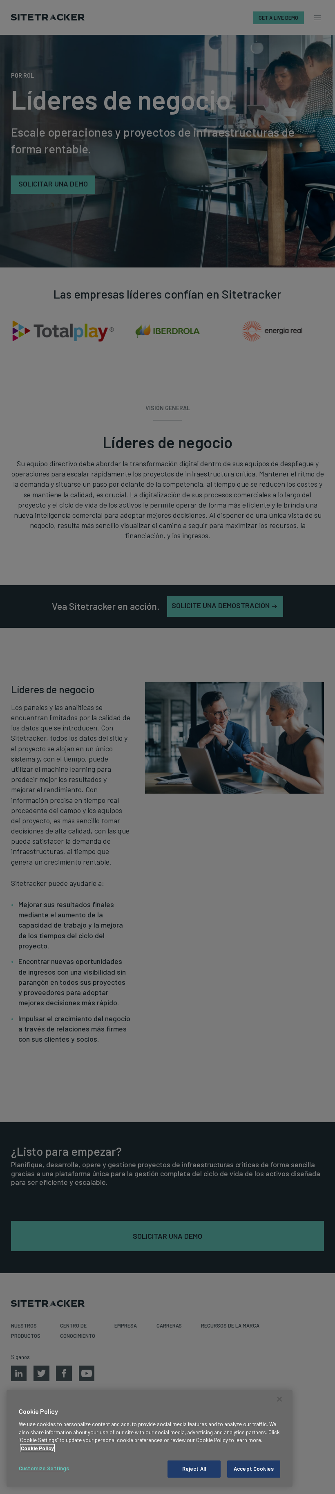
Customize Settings (44, 1468)
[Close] (279, 1399)
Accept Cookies (254, 1468)
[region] (150, 1438)
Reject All (194, 1468)
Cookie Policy (37, 1448)
